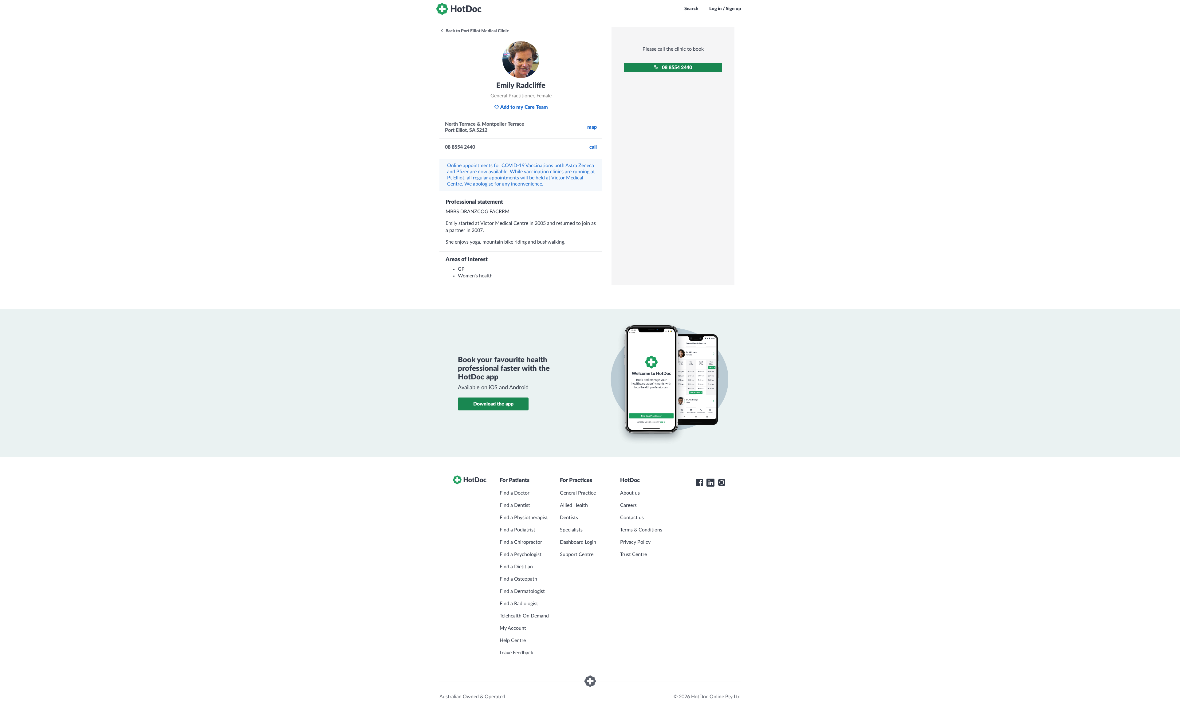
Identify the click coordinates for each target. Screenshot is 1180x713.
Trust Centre (633, 554)
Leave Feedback (516, 652)
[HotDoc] (458, 9)
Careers (628, 505)
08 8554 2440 (677, 67)
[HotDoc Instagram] (721, 483)
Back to (477, 31)
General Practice (578, 493)
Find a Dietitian (516, 566)
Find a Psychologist (520, 554)
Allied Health (574, 505)
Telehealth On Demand (524, 615)
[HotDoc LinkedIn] (710, 483)
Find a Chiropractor (521, 542)
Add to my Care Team (524, 107)
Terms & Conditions (641, 529)
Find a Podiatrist (517, 529)
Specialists (571, 529)
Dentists (569, 517)
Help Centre (513, 640)
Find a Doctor (514, 493)
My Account (513, 628)
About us (630, 493)
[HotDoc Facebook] (699, 483)
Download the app (493, 404)
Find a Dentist (515, 505)
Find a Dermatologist (522, 591)
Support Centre (576, 554)
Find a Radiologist (519, 603)
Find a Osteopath (518, 579)
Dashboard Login (578, 542)
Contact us (632, 517)
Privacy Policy (635, 542)
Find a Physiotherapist (524, 517)
